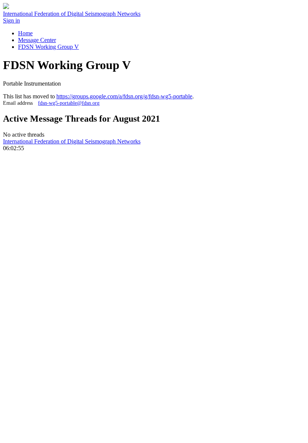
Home (25, 33)
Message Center (37, 40)
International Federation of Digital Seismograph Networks (71, 141)
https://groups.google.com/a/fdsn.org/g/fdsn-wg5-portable (124, 96)
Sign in (11, 20)
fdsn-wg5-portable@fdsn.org (69, 103)
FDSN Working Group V (48, 47)
